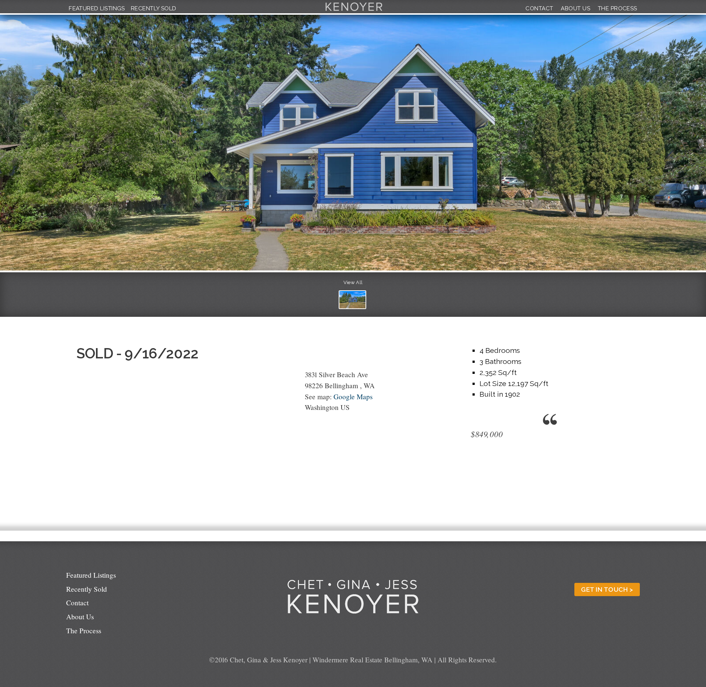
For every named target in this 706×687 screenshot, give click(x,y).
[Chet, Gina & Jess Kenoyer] (354, 10)
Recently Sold (153, 8)
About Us (575, 8)
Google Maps (353, 396)
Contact (539, 8)
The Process (617, 8)
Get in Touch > (607, 589)
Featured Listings (97, 8)
